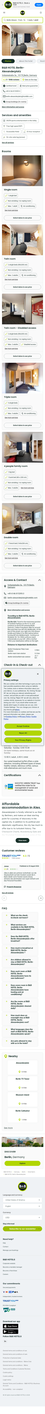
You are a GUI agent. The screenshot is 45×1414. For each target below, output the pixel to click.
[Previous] (4, 898)
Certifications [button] (12, 775)
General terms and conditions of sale (15, 1354)
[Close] (2, 5)
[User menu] (41, 13)
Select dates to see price (22, 218)
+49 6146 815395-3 (13, 91)
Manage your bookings (10, 1250)
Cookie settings (8, 1376)
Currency (7, 1212)
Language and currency (12, 1195)
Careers (5, 1274)
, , (19, 75)
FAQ (4, 1243)
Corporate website (9, 1263)
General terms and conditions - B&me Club (17, 1361)
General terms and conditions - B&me (15, 1365)
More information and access (13, 107)
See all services (8, 143)
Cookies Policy (11, 716)
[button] (21, 876)
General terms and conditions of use (15, 1350)
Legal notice (7, 1380)
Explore (22, 1163)
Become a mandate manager (12, 1267)
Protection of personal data (12, 1358)
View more (22, 840)
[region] (22, 707)
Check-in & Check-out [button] (18, 665)
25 (39, 52)
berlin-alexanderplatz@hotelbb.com (19, 96)
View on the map (31, 80)
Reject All (23, 733)
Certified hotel (11, 86)
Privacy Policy (25, 716)
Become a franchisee (10, 1271)
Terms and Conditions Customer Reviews (16, 1369)
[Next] (40, 898)
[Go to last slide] (4, 170)
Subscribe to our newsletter (22, 1229)
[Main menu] (4, 13)
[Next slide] (40, 170)
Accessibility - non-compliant (13, 1389)
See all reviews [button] (7, 893)
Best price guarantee (30, 86)
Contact (5, 1246)
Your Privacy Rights (23, 740)
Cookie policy (7, 1372)
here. (18, 709)
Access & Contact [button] (15, 580)
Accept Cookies (23, 726)
